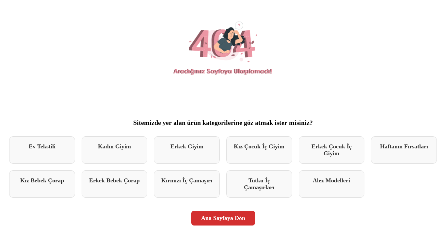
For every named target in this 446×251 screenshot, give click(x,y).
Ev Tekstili (42, 146)
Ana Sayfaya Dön (223, 218)
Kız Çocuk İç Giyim (259, 146)
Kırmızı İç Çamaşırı (186, 180)
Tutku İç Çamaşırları (259, 184)
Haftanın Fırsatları (404, 146)
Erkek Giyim (186, 146)
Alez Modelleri (331, 180)
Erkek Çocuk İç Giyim (331, 150)
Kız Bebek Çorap (42, 180)
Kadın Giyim (114, 146)
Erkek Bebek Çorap (114, 180)
